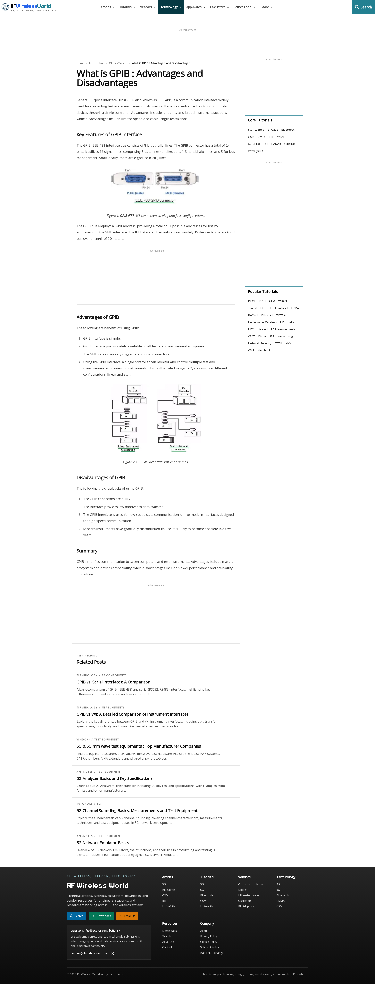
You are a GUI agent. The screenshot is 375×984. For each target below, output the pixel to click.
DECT (252, 301)
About (204, 931)
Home (80, 63)
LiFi (282, 322)
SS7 (271, 336)
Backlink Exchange (211, 953)
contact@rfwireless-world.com (90, 953)
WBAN (282, 301)
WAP (251, 350)
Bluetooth (288, 129)
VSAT (251, 336)
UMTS (261, 137)
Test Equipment (106, 739)
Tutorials (85, 803)
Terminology (97, 63)
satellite (289, 144)
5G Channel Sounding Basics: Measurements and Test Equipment (137, 810)
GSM (251, 137)
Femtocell (281, 308)
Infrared (262, 329)
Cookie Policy (208, 942)
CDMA (280, 901)
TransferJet (255, 308)
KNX (288, 343)
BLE (269, 308)
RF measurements (283, 329)
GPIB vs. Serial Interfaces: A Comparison (113, 682)
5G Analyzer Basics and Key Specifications (115, 778)
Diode (262, 336)
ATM (272, 301)
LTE (271, 137)
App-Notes (85, 771)
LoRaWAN (168, 906)
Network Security (259, 343)
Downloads (169, 931)
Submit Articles (209, 947)
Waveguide (255, 151)
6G (202, 890)
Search (166, 936)
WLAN (281, 137)
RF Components (114, 675)
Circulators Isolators (251, 884)
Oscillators (245, 901)
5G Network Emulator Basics (103, 842)
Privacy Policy (208, 936)
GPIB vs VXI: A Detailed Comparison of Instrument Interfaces (132, 714)
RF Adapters (246, 906)
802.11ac (254, 144)
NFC (251, 329)
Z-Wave (273, 129)
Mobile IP (264, 350)
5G (99, 803)
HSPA (295, 308)
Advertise (168, 942)
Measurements (113, 707)
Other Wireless (118, 63)
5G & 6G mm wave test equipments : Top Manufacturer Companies (139, 746)
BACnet (253, 315)
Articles (167, 877)
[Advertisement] (187, 40)
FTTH (278, 343)
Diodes (242, 890)
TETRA (281, 315)
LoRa (291, 322)
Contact (167, 947)
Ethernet (267, 315)
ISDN (262, 301)
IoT (265, 144)
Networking (285, 336)
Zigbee (259, 129)
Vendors (83, 739)
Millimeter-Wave (248, 895)
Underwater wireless (262, 322)
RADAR (276, 144)
